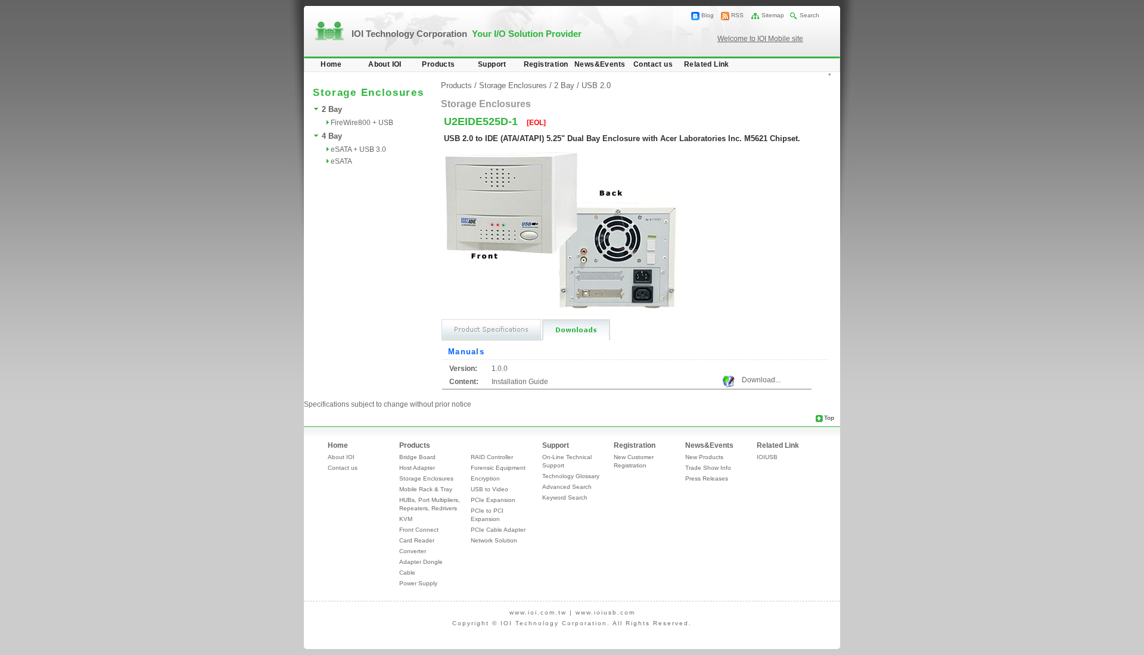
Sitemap (772, 15)
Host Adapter (417, 467)
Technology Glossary (570, 476)
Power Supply (418, 583)
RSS (737, 15)
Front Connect (419, 529)
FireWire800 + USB (362, 122)
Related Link (706, 64)
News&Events (599, 64)
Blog (707, 15)
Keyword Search (564, 497)
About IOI (385, 64)
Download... (761, 380)
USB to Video (489, 489)
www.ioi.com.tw (538, 612)
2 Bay (332, 109)
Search (809, 15)
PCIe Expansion (493, 500)
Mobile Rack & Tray (425, 489)
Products (438, 64)
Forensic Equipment (498, 467)
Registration (546, 64)
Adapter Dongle (421, 562)
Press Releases (706, 478)
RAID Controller (492, 457)
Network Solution (494, 540)
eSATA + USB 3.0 (358, 149)
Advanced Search (567, 487)
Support (492, 64)
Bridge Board (417, 457)
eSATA (341, 161)
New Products (704, 457)
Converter (412, 551)
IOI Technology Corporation (467, 34)
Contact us (653, 64)
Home (331, 64)
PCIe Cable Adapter (498, 529)
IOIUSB (767, 457)
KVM (405, 519)
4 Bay (332, 136)
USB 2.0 (596, 85)
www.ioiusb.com (605, 612)
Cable (407, 572)
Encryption (485, 478)
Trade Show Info (708, 467)
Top (829, 417)
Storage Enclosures (513, 85)
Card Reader (416, 540)
